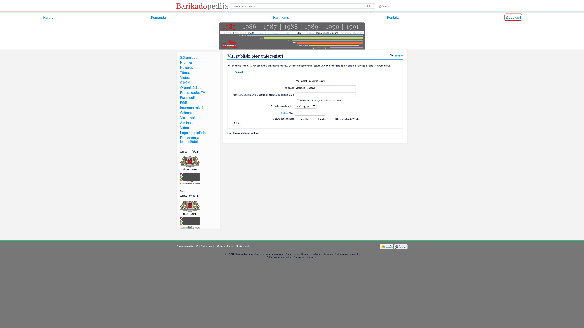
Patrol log (304, 118)
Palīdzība (398, 55)
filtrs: (287, 113)
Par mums (281, 17)
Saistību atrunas (225, 246)
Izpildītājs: (289, 87)
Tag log (322, 118)
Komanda (158, 17)
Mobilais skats (243, 246)
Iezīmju (284, 113)
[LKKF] (190, 178)
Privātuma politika (185, 246)
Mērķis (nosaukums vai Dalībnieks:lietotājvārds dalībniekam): (263, 94)
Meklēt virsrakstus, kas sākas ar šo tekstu (321, 100)
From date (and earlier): (282, 106)
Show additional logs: (283, 118)
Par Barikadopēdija (205, 246)
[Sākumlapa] (203, 7)
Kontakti (393, 17)
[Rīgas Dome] (190, 162)
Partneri (49, 17)
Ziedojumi (513, 17)
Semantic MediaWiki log (348, 118)
